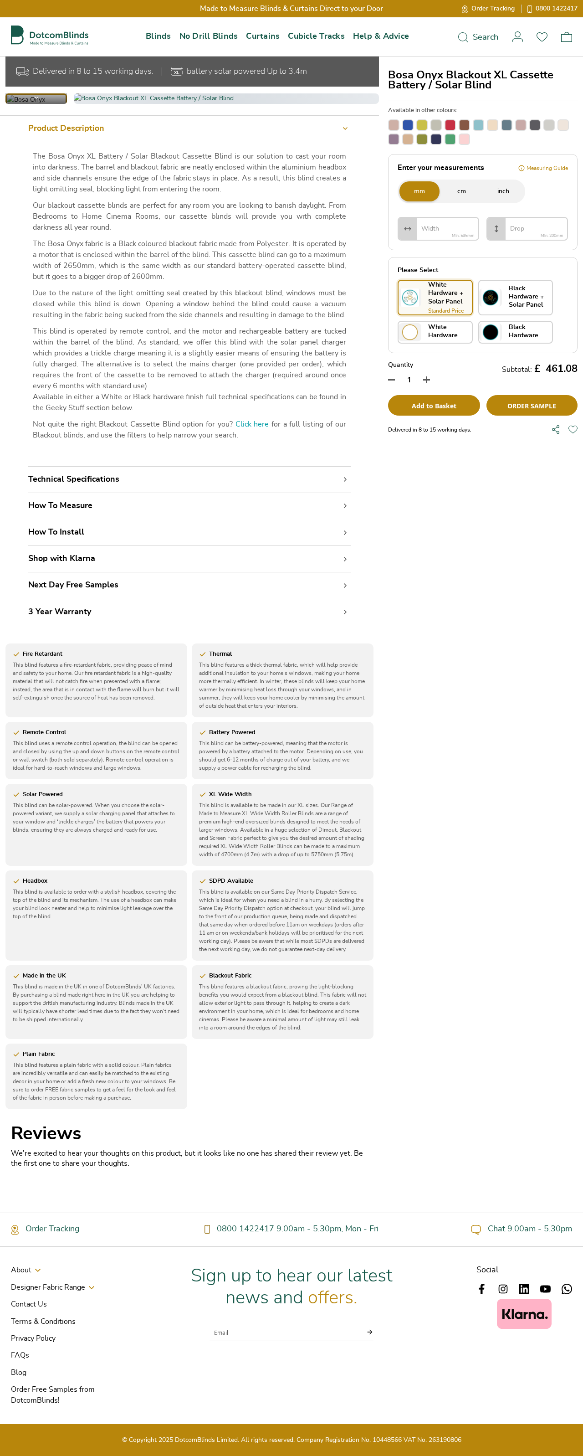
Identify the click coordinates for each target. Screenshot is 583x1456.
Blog (18, 1372)
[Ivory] (563, 125)
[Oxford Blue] (436, 139)
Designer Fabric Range (48, 1287)
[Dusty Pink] (521, 125)
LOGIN (517, 36)
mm (419, 191)
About (21, 1270)
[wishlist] (573, 430)
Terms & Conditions (43, 1321)
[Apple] (422, 125)
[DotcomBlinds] (49, 35)
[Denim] (506, 125)
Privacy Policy (33, 1338)
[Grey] (549, 125)
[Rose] (393, 125)
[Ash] (436, 125)
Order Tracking (493, 8)
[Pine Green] (450, 139)
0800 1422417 (557, 8)
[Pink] (464, 139)
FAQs (20, 1355)
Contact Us (29, 1304)
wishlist (542, 36)
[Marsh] (422, 139)
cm (461, 191)
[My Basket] (566, 37)
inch (503, 191)
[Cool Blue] (478, 125)
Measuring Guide (547, 168)
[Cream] (492, 125)
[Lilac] (393, 139)
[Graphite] (535, 125)
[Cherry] (450, 125)
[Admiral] (408, 125)
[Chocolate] (464, 125)
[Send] (364, 1332)
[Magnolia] (408, 139)
